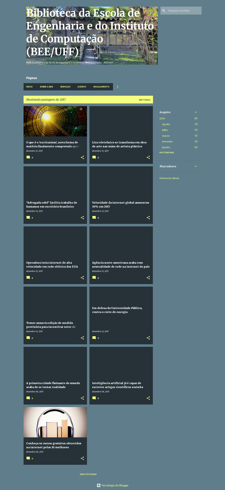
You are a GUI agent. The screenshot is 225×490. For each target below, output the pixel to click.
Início (29, 87)
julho (165, 130)
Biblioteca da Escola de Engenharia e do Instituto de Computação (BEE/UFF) (90, 32)
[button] (82, 157)
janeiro (166, 147)
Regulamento (101, 87)
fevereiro (167, 141)
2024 (162, 118)
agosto (166, 124)
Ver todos (144, 100)
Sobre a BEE (46, 87)
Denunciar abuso (169, 178)
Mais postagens (88, 474)
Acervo (82, 87)
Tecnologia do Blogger (114, 485)
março (166, 135)
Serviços (65, 87)
